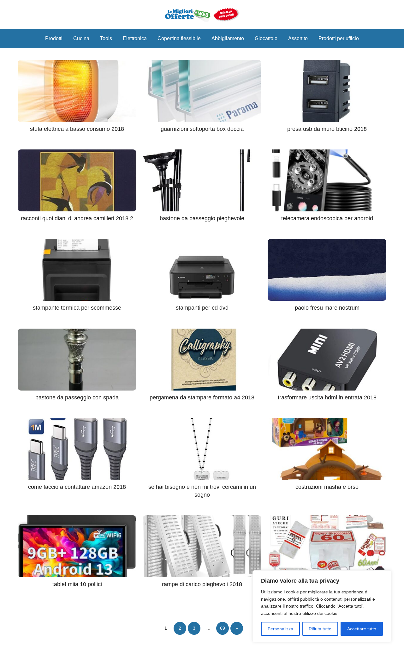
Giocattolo (266, 38)
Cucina (81, 38)
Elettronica (135, 38)
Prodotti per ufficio (338, 38)
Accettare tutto (361, 628)
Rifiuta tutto (320, 628)
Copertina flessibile (179, 38)
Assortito (298, 38)
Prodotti (53, 38)
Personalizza (280, 628)
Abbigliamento (227, 38)
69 (222, 628)
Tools (106, 38)
